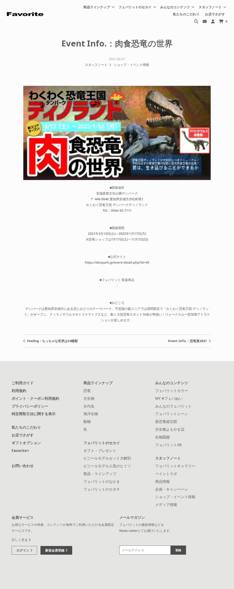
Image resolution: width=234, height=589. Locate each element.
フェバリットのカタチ (101, 489)
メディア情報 (166, 504)
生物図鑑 (162, 437)
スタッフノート (96, 64)
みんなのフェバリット (173, 406)
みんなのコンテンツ (171, 382)
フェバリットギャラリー (175, 465)
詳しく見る (20, 540)
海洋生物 (90, 413)
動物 (87, 421)
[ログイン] (213, 21)
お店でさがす (215, 14)
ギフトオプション (26, 442)
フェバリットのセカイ (101, 442)
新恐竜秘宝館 (166, 421)
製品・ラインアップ (99, 473)
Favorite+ (20, 450)
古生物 (88, 398)
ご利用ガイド (23, 382)
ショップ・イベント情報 (131, 64)
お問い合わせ (23, 465)
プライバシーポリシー (30, 406)
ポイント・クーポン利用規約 (35, 398)
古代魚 (88, 406)
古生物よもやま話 (169, 429)
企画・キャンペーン (171, 489)
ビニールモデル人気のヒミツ (107, 465)
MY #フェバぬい (169, 398)
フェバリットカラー (171, 390)
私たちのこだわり (186, 14)
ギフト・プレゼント (99, 450)
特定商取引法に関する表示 (34, 413)
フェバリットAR (168, 444)
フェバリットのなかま (101, 481)
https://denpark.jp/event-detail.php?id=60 (117, 262)
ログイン (23, 550)
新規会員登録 (55, 550)
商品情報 (162, 481)
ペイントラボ (166, 473)
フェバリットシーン (171, 413)
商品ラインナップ (98, 382)
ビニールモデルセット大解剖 (107, 458)
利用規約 (19, 390)
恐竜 (87, 390)
